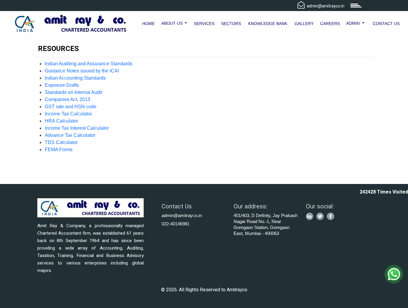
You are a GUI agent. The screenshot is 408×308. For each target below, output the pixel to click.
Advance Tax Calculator (70, 135)
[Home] (71, 23)
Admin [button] (353, 23)
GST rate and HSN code (70, 106)
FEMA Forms (59, 149)
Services (204, 23)
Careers (330, 23)
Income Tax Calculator (68, 113)
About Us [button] (172, 23)
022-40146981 (175, 223)
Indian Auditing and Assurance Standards (88, 63)
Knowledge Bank (267, 23)
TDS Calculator (61, 142)
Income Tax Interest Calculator (77, 128)
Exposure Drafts (62, 85)
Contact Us (386, 23)
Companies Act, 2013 (67, 99)
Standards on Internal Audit (73, 92)
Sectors (231, 23)
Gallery (304, 23)
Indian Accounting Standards (75, 78)
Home (148, 23)
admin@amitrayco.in (182, 215)
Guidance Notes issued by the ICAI (82, 70)
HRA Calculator (61, 120)
